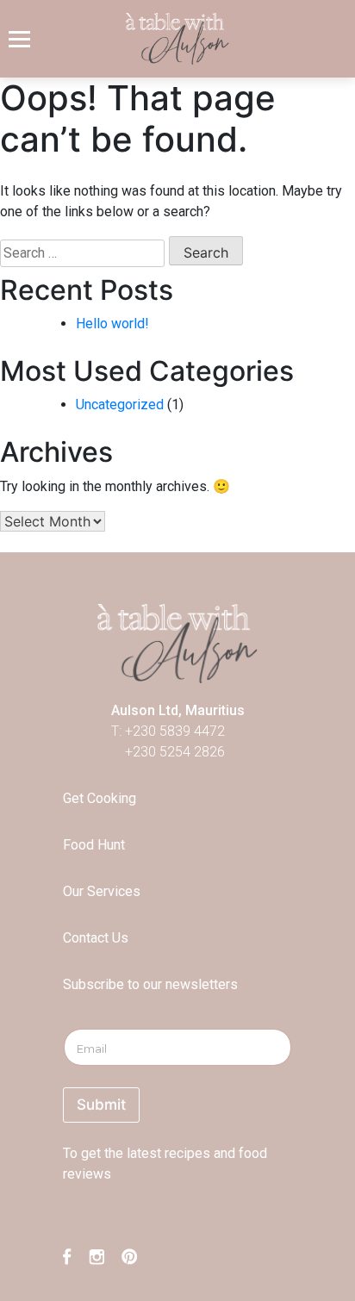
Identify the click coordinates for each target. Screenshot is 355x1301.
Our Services (101, 891)
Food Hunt (94, 845)
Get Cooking (99, 798)
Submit (101, 1104)
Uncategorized (120, 404)
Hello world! (112, 323)
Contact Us (95, 938)
